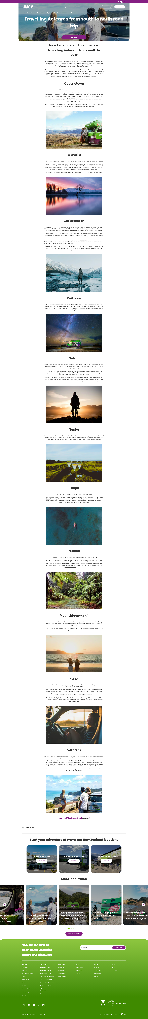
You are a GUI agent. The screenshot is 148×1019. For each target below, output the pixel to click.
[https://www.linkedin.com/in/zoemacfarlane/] (124, 828)
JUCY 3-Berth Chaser (45, 970)
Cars (59, 7)
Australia (96, 976)
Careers (24, 976)
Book (120, 7)
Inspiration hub (68, 7)
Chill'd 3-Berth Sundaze (46, 979)
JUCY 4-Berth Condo (45, 973)
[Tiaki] (103, 1003)
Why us (84, 7)
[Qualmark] (111, 1003)
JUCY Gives (25, 986)
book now (85, 818)
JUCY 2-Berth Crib (45, 967)
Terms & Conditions (104, 1014)
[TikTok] (38, 1005)
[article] (74, 905)
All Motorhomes (62, 976)
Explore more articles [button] (74, 934)
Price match (115, 970)
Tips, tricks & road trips (28, 973)
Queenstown (97, 973)
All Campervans (44, 994)
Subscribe (119, 947)
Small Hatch (79, 970)
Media (23, 983)
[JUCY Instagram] (23, 1005)
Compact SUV (79, 967)
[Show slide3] (73, 928)
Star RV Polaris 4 (62, 970)
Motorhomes (51, 7)
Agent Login (42, 1014)
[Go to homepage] (28, 6)
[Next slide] (143, 904)
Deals (77, 7)
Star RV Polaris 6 (62, 973)
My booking (107, 7)
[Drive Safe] (121, 1003)
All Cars (78, 973)
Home (23, 13)
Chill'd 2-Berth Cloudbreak (47, 976)
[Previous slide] (4, 904)
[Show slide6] (80, 928)
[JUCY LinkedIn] (43, 1005)
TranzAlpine (83, 240)
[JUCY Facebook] (28, 1005)
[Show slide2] (71, 928)
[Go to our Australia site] (121, 2)
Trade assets (25, 979)
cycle (55, 96)
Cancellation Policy (27, 989)
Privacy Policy (114, 1014)
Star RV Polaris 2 (62, 967)
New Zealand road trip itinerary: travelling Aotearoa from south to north (56, 13)
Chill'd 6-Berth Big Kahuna (47, 986)
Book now (74, 37)
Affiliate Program (26, 992)
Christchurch (97, 970)
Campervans (40, 7)
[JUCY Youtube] (33, 1005)
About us (24, 970)
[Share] (121, 828)
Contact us (25, 967)
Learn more (42, 861)
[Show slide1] (68, 928)
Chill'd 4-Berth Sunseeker (47, 983)
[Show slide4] (75, 928)
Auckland (96, 967)
